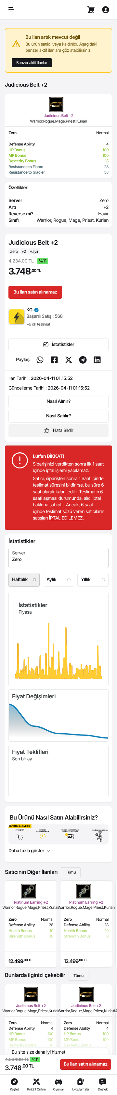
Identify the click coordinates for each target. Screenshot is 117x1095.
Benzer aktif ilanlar (31, 62)
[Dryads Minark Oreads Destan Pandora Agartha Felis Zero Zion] (58, 558)
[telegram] (83, 359)
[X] (68, 359)
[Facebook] (54, 359)
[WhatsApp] (40, 359)
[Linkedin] (97, 359)
